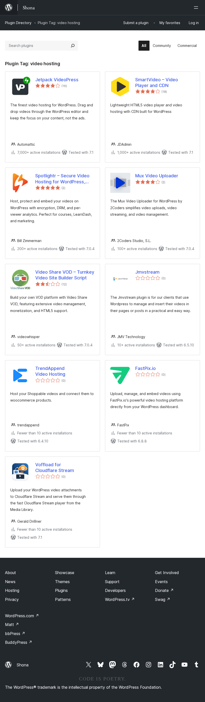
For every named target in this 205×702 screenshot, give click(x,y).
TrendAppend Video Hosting (50, 371)
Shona (22, 664)
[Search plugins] (73, 46)
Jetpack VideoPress (56, 79)
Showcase (64, 572)
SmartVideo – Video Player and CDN (156, 82)
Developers (115, 590)
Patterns (63, 599)
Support (112, 581)
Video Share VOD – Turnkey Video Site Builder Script (64, 274)
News (10, 581)
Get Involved (167, 572)
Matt (12, 624)
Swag (162, 599)
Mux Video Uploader (156, 175)
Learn (110, 572)
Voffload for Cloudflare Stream (54, 467)
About (10, 572)
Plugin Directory (18, 23)
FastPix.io (145, 368)
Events (161, 581)
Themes (62, 581)
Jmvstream (147, 272)
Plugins (61, 590)
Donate (164, 590)
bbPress (15, 633)
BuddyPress (18, 642)
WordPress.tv (120, 599)
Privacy (12, 599)
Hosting (12, 590)
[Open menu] (197, 7)
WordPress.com (22, 615)
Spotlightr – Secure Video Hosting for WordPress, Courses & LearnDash (62, 179)
